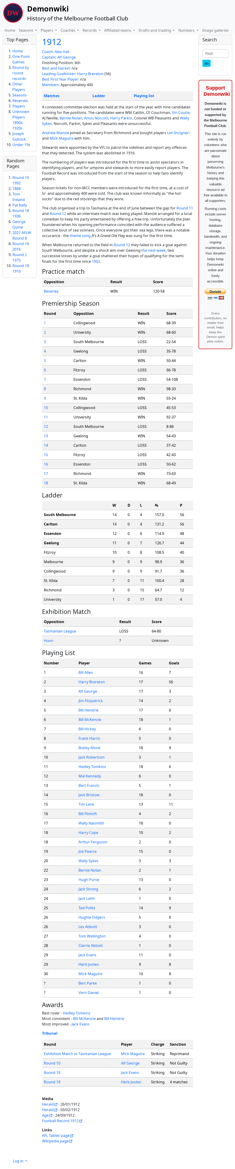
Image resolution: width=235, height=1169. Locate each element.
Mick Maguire (61, 138)
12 (46, 426)
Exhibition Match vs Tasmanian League (77, 1053)
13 (46, 435)
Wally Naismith (91, 823)
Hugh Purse (88, 879)
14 (46, 445)
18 (46, 483)
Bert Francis (88, 785)
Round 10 (52, 1063)
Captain (48, 57)
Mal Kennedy (89, 776)
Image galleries (215, 30)
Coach (47, 51)
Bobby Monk (89, 747)
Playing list (144, 95)
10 (46, 407)
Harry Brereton (90, 73)
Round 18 (52, 1072)
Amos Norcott (96, 118)
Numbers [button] (187, 30)
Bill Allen (85, 672)
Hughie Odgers (91, 917)
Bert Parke (87, 983)
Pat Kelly (19, 205)
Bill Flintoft (87, 813)
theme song (80, 235)
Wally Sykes (88, 860)
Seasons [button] (26, 30)
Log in (18, 1160)
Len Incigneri (178, 132)
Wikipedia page (55, 1141)
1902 (96, 261)
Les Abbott (87, 926)
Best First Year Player (60, 79)
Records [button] (90, 30)
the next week (153, 250)
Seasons (19, 95)
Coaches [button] (68, 30)
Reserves (20, 100)
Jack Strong (88, 889)
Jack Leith (86, 898)
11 (46, 417)
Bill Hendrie (88, 710)
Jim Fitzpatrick (90, 700)
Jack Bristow (89, 794)
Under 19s (21, 144)
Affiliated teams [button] (118, 30)
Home (10, 30)
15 (46, 454)
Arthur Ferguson (92, 841)
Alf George (66, 57)
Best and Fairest (56, 68)
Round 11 (184, 208)
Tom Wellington (92, 936)
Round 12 (58, 213)
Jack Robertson (91, 757)
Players (18, 106)
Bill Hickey (87, 728)
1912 (51, 42)
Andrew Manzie (55, 132)
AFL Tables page (56, 1135)
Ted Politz (86, 907)
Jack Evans (87, 954)
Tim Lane (86, 804)
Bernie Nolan (71, 118)
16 (46, 464)
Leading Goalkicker (58, 73)
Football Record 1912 (60, 1120)
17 (46, 473)
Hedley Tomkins (92, 766)
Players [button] (47, 30)
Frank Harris (89, 738)
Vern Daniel (88, 992)
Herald (48, 1104)
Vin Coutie (181, 112)
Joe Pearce (87, 851)
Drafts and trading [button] (155, 30)
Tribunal (49, 1033)
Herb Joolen (88, 964)
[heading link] (88, 271)
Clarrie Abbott (90, 945)
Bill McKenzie (89, 719)
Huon (48, 640)
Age (45, 1115)
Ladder (98, 95)
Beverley (51, 291)
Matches (51, 95)
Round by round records (20, 73)
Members (50, 84)
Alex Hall (62, 51)
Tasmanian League (60, 631)
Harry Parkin (121, 118)
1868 (16, 188)
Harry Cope (88, 832)
